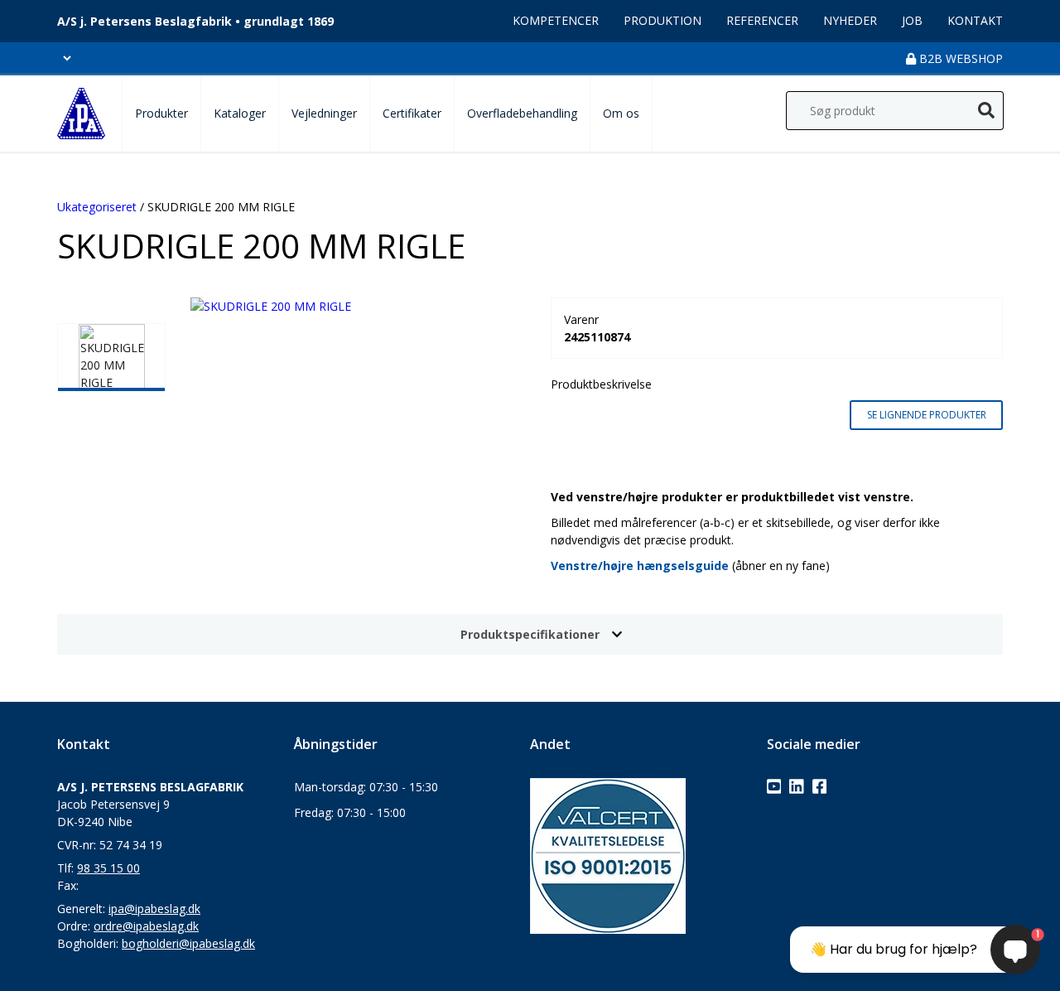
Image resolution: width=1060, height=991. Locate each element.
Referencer (762, 20)
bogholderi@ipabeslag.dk (188, 943)
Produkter (161, 113)
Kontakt (975, 20)
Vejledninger (324, 113)
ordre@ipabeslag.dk (146, 926)
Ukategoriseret (97, 207)
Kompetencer (556, 20)
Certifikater (412, 113)
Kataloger (240, 113)
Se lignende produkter (926, 415)
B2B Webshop (959, 58)
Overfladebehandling (522, 113)
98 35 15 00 (108, 868)
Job (912, 20)
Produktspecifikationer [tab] (530, 634)
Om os (621, 113)
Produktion (662, 20)
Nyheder (850, 20)
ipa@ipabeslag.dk (154, 908)
